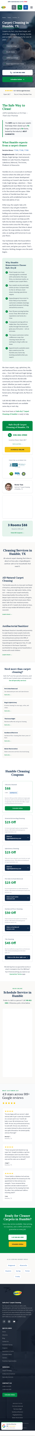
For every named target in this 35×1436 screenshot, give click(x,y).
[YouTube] (14, 1321)
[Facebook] (4, 1321)
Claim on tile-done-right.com (16, 957)
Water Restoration (17, 1418)
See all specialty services (17, 680)
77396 (26, 150)
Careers (4, 1358)
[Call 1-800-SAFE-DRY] (20, 7)
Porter (27, 1271)
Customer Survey (7, 1345)
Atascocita (23, 1265)
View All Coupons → (17, 533)
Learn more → (7, 614)
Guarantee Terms (16, 974)
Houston (8, 1271)
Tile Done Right (17, 1409)
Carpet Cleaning (7, 1371)
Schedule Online (16, 79)
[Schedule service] (25, 7)
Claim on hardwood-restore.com (12, 928)
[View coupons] (14, 7)
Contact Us (5, 1341)
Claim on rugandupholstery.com (13, 837)
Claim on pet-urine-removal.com (12, 898)
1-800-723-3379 (6, 1386)
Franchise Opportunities (9, 1361)
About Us (5, 1335)
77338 (16, 150)
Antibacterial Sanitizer (8, 1374)
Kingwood (11, 1265)
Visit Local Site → (18, 444)
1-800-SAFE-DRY (6, 1389)
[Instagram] (9, 1321)
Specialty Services (7, 1377)
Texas (9, 18)
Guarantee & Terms (8, 1351)
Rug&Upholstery (17, 1415)
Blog (3, 1338)
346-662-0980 (20, 435)
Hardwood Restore (17, 1412)
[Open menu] (31, 7)
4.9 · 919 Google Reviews (17, 90)
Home (4, 18)
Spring (18, 1271)
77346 (21, 150)
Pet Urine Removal (17, 1406)
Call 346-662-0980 (19, 72)
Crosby (17, 1277)
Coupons (4, 1348)
